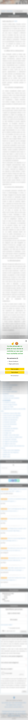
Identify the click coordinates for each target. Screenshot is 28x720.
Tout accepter (15, 369)
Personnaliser (15, 375)
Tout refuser (14, 372)
